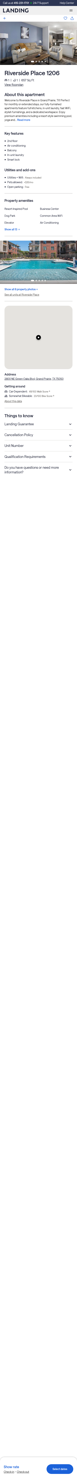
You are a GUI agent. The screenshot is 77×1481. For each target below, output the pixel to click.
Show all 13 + (12, 229)
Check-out (23, 1471)
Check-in (9, 1471)
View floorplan (13, 84)
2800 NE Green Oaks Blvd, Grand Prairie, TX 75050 (34, 378)
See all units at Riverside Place (21, 294)
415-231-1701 (21, 2)
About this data (13, 401)
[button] (38, 337)
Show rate (11, 1467)
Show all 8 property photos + (21, 289)
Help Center (67, 2)
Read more (23, 119)
